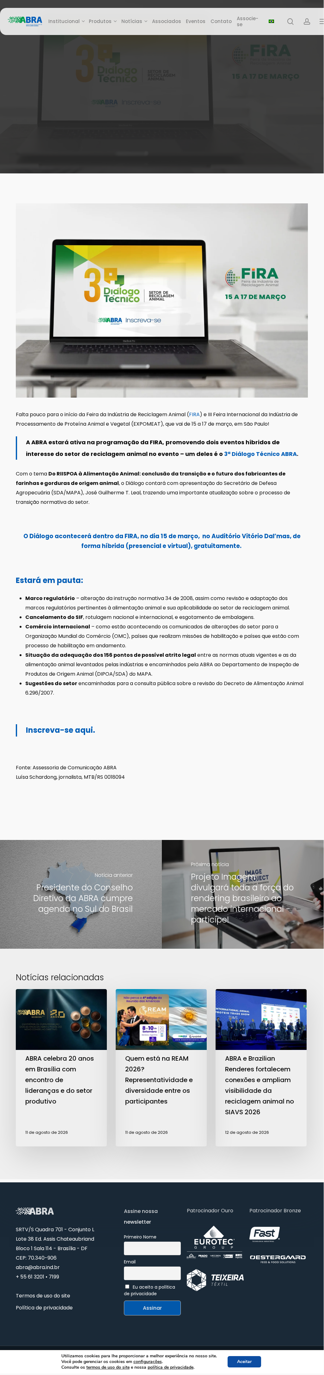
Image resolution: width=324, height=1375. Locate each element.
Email (130, 1262)
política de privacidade (170, 1367)
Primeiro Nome (140, 1237)
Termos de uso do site (43, 1295)
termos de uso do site (108, 1367)
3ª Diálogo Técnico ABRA (260, 454)
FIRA (194, 414)
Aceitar (244, 1362)
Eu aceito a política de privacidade (149, 1290)
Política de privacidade (44, 1307)
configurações (147, 1362)
